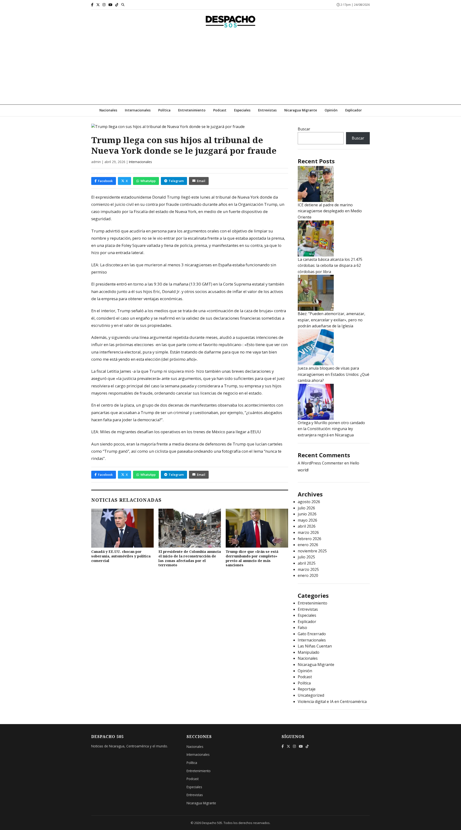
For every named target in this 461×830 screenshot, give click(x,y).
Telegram (176, 181)
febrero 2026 (309, 538)
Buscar (304, 129)
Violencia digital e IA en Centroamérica (332, 701)
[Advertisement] (230, 68)
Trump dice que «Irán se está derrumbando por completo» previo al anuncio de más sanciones (252, 558)
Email (201, 181)
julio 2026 (306, 508)
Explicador (353, 110)
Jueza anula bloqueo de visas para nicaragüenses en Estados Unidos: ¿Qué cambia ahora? (333, 374)
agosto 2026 (309, 501)
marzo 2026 (308, 532)
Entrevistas (267, 110)
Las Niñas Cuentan (315, 646)
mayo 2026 (307, 520)
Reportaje (306, 689)
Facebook (105, 181)
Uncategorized (311, 695)
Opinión (331, 110)
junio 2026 (307, 514)
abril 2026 (306, 526)
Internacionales (138, 110)
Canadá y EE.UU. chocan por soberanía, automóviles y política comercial (121, 556)
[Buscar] (122, 4)
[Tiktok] (116, 4)
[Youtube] (110, 4)
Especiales (242, 110)
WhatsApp (148, 181)
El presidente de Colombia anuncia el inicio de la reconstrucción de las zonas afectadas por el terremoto (189, 558)
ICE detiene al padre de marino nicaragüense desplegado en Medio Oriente (330, 211)
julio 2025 (306, 557)
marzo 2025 (308, 569)
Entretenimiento (192, 110)
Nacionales (108, 110)
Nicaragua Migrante (300, 110)
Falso (302, 627)
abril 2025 (306, 563)
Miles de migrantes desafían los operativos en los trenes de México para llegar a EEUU (180, 431)
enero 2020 (308, 575)
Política (164, 110)
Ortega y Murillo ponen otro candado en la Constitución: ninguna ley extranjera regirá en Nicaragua (331, 429)
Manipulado (308, 652)
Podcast (219, 110)
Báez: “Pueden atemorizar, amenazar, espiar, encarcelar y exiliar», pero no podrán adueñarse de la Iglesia (331, 320)
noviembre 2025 (312, 551)
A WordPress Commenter (320, 463)
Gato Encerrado (312, 633)
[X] (98, 4)
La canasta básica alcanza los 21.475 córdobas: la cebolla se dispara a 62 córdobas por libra (330, 265)
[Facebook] (92, 4)
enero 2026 (308, 544)
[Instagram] (104, 4)
